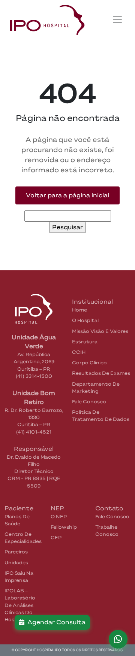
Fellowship (64, 527)
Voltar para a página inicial (67, 195)
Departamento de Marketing (96, 387)
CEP (56, 537)
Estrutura (85, 341)
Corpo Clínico (89, 362)
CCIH (79, 352)
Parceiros (16, 552)
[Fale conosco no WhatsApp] (118, 639)
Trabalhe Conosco (106, 530)
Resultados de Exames (101, 373)
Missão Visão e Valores (100, 331)
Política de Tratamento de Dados (100, 415)
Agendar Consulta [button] (55, 622)
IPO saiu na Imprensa (18, 576)
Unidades (16, 562)
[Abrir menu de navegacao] (117, 19)
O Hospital (85, 320)
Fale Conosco (89, 401)
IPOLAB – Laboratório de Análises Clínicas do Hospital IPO (20, 605)
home (79, 310)
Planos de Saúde (17, 520)
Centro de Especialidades (23, 537)
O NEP (59, 516)
